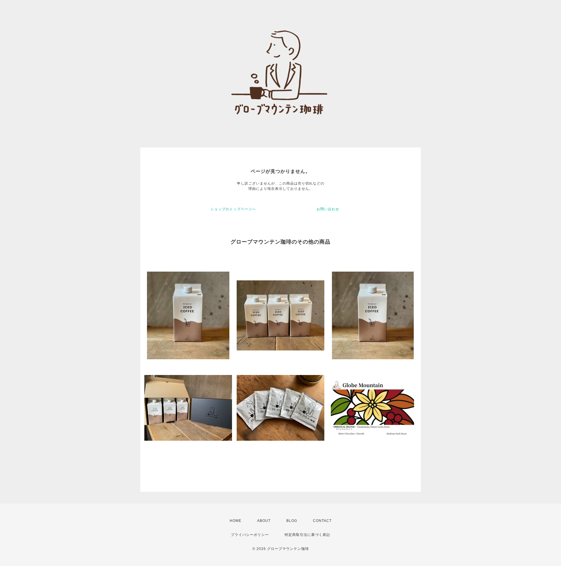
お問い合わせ (327, 209)
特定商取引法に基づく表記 (307, 535)
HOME (235, 521)
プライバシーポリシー (250, 535)
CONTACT (322, 521)
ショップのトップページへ (233, 209)
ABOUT (264, 521)
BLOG (291, 521)
